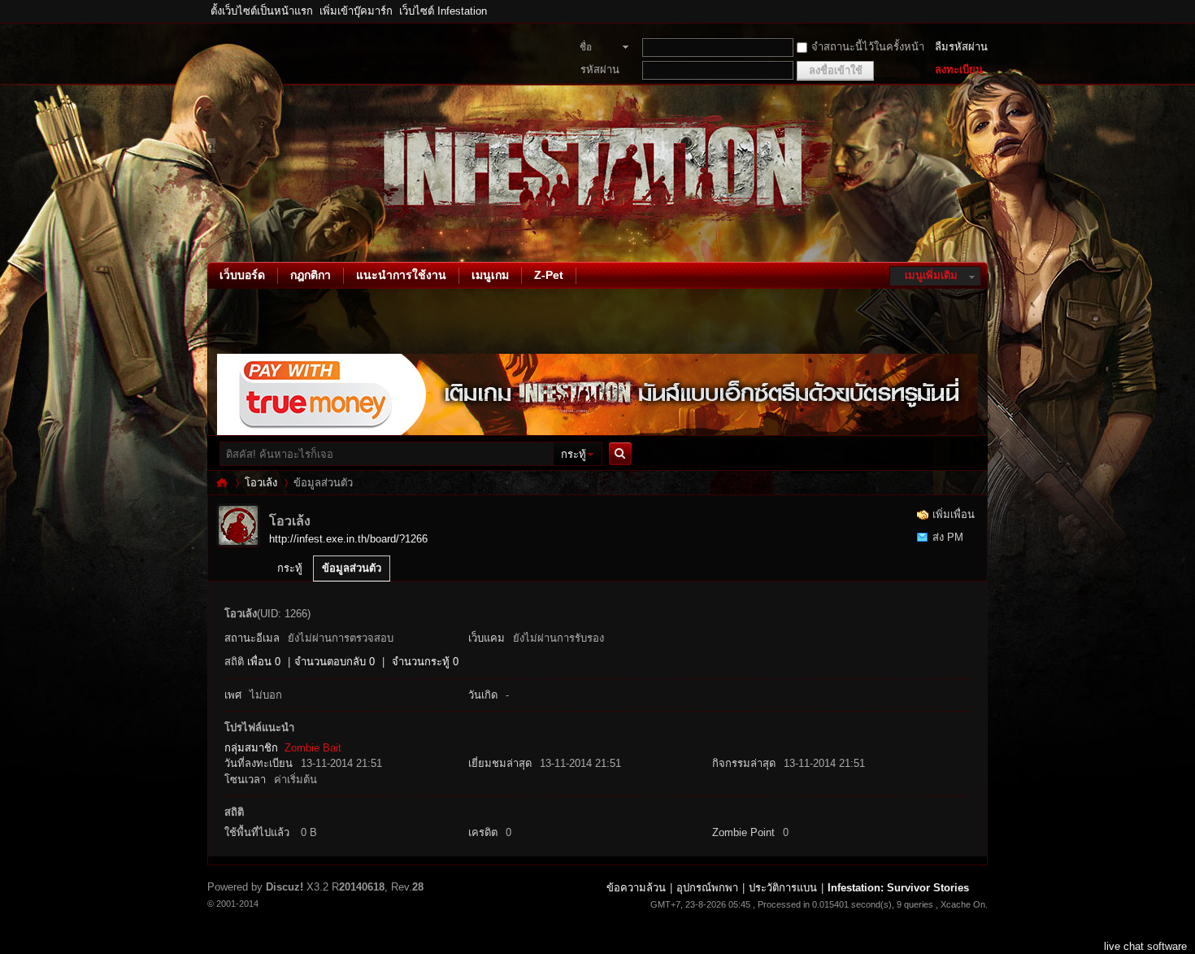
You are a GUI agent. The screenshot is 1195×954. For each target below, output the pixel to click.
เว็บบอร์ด (242, 274)
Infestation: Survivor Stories (221, 482)
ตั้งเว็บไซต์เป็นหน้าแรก (262, 11)
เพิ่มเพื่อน (953, 514)
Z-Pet (548, 274)
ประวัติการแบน (783, 888)
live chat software (1145, 946)
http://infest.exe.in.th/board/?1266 (348, 539)
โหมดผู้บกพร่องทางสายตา (984, 11)
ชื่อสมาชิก (595, 48)
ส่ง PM (947, 537)
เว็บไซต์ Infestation (443, 11)
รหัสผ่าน (599, 69)
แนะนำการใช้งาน (401, 274)
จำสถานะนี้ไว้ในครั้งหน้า (867, 47)
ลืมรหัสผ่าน (961, 47)
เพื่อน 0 (263, 662)
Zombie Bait (313, 748)
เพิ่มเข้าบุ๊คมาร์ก (356, 11)
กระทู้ (573, 454)
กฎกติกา (310, 274)
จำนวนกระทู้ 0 (425, 662)
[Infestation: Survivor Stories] (211, 252)
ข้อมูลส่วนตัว (351, 568)
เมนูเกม (490, 274)
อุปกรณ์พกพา (707, 888)
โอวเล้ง (261, 483)
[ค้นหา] (624, 454)
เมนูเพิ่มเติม (931, 275)
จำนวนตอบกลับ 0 (334, 662)
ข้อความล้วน (636, 888)
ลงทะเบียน (959, 69)
